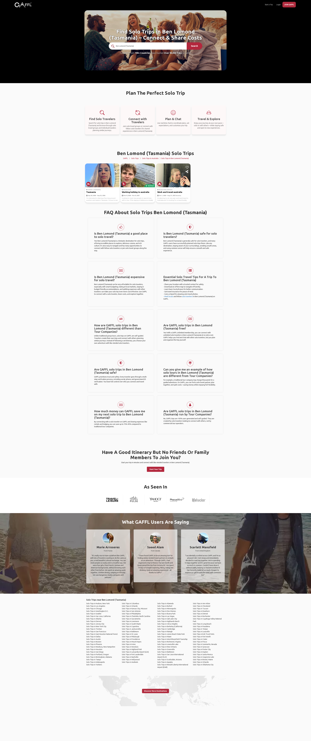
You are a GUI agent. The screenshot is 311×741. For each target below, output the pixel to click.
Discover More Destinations (155, 691)
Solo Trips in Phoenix (94, 644)
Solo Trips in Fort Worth (202, 637)
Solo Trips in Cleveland (201, 606)
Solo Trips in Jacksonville (131, 629)
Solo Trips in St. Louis (130, 634)
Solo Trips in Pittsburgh (130, 637)
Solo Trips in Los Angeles (95, 606)
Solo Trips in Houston (94, 649)
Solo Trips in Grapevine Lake (203, 657)
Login (278, 5)
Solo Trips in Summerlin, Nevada (205, 644)
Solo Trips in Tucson (200, 609)
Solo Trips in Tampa (93, 660)
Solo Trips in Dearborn (201, 611)
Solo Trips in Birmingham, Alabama (99, 657)
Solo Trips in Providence (131, 639)
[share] (116, 172)
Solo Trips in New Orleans (167, 647)
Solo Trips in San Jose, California (98, 616)
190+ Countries (142, 53)
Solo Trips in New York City (96, 626)
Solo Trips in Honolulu (130, 647)
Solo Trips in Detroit (200, 614)
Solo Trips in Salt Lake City (167, 619)
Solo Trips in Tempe (200, 629)
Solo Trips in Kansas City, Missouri (134, 609)
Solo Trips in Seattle (93, 614)
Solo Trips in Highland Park (132, 649)
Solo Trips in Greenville (166, 649)
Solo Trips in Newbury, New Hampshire (100, 647)
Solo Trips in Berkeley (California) (169, 626)
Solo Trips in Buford (164, 606)
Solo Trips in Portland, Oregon (97, 654)
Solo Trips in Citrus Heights (167, 624)
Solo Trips (135, 158)
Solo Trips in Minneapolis (166, 609)
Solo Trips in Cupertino (130, 626)
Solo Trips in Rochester (201, 616)
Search (194, 46)
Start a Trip (269, 5)
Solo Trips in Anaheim (130, 662)
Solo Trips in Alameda (165, 603)
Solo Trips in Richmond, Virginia (169, 642)
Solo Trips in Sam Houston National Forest (102, 634)
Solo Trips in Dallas (93, 637)
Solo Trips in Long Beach (202, 624)
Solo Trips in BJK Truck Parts (203, 634)
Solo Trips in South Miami (131, 624)
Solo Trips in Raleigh (165, 632)
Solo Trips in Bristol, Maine (203, 660)
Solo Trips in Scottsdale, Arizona (169, 660)
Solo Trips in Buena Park (166, 614)
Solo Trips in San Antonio (131, 611)
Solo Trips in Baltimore (130, 632)
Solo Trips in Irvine (129, 644)
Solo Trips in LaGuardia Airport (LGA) (135, 652)
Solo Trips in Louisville (201, 632)
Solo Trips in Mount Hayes (131, 642)
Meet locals (168, 296)
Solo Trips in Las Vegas (165, 616)
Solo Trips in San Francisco (96, 632)
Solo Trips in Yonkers (94, 665)
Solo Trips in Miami (164, 637)
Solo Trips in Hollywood (131, 660)
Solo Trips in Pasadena (201, 626)
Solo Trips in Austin (93, 639)
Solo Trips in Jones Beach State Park (171, 634)
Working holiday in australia (135, 192)
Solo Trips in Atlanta (93, 619)
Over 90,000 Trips (173, 53)
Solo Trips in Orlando (130, 606)
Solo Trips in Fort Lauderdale (132, 654)
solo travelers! (187, 296)
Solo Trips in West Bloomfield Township (172, 639)
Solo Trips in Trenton (94, 629)
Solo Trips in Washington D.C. (97, 611)
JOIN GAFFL (289, 5)
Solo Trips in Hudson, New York (98, 603)
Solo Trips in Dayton (200, 652)
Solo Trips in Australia (150, 158)
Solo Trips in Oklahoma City (203, 665)
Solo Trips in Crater (200, 639)
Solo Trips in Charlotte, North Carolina (136, 616)
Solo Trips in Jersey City (95, 624)
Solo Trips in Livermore (130, 621)
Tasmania (91, 192)
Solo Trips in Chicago (94, 609)
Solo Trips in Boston (93, 642)
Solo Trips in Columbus (130, 603)
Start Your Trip (155, 469)
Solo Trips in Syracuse (201, 647)
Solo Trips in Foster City (202, 649)
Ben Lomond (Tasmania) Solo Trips (155, 153)
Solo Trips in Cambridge (166, 629)
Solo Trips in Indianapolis (95, 662)
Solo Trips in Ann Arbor (201, 603)
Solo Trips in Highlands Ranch (168, 621)
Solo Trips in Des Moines (166, 611)
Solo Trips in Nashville (130, 657)
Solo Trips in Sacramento (131, 619)
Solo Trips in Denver (93, 621)
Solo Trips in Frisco (200, 642)
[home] (23, 5)
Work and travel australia (169, 192)
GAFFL (125, 158)
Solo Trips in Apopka (165, 662)
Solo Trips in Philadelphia (131, 614)
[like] (116, 167)
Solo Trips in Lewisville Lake (167, 644)
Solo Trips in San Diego (95, 652)
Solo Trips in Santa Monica (203, 654)
